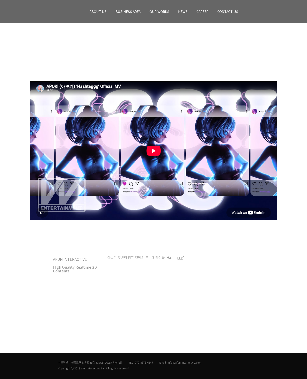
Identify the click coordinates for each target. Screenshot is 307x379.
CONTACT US (227, 11)
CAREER (202, 11)
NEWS (183, 11)
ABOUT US (98, 11)
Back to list (267, 50)
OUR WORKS (159, 11)
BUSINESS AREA (128, 11)
